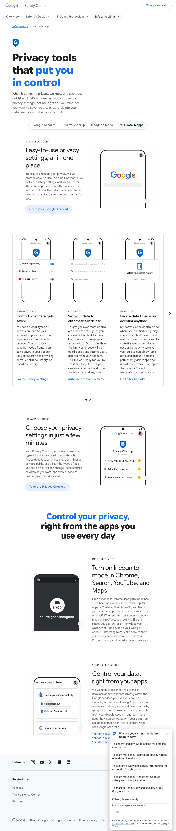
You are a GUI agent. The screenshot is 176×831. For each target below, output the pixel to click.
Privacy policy (88, 820)
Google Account (157, 5)
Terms (105, 820)
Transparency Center (26, 794)
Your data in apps (131, 125)
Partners (18, 801)
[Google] (18, 820)
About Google (38, 820)
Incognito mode (102, 125)
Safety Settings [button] (105, 16)
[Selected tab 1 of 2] (86, 399)
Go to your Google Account (48, 209)
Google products (63, 820)
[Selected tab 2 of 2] (89, 399)
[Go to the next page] (170, 313)
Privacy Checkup (73, 125)
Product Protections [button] (71, 16)
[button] (147, 201)
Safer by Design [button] (36, 16)
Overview (12, 16)
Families (17, 788)
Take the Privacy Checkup (47, 486)
